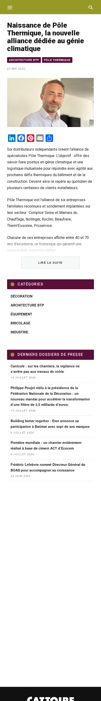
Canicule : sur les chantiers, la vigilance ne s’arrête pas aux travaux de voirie (45, 369)
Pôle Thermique (57, 60)
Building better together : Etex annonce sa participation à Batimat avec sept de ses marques (50, 423)
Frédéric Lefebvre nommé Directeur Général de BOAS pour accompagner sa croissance (48, 467)
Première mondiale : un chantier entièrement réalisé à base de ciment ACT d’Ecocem (46, 445)
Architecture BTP (24, 60)
